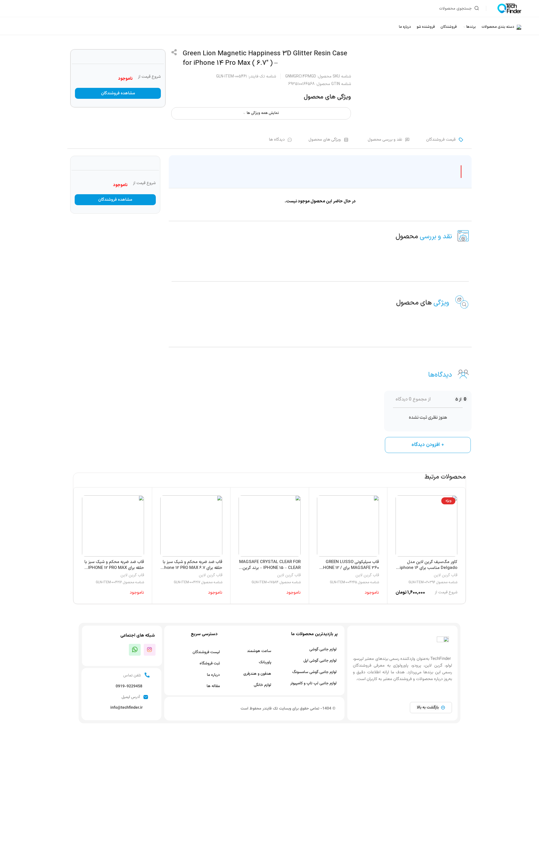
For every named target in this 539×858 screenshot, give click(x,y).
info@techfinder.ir (126, 708)
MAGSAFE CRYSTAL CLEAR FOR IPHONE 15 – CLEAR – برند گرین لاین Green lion (270, 568)
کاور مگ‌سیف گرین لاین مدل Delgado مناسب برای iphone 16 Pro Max (428, 568)
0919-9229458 (129, 686)
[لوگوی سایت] (509, 8)
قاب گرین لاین (445, 575)
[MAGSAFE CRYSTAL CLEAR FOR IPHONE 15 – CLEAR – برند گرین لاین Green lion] (270, 526)
